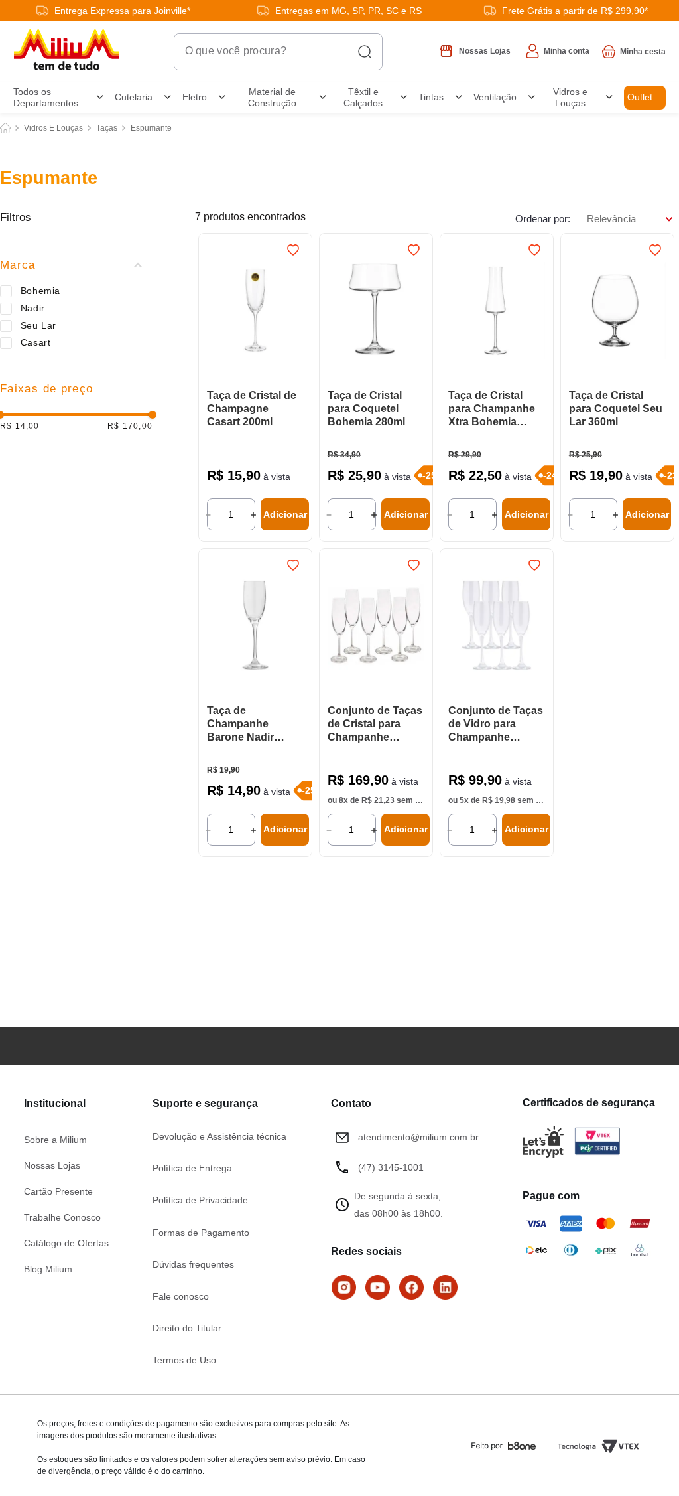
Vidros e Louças (53, 128)
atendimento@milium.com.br (418, 1137)
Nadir (33, 308)
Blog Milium (48, 1269)
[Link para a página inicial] (5, 128)
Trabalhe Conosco (62, 1217)
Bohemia (40, 290)
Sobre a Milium (55, 1139)
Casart (35, 342)
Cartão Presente (58, 1191)
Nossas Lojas (52, 1165)
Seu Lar (38, 325)
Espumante (151, 128)
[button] (76, 265)
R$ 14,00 (20, 426)
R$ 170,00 (130, 426)
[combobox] (278, 51)
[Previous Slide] (215, 627)
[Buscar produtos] (364, 52)
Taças (106, 128)
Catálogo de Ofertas (66, 1243)
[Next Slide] (296, 627)
